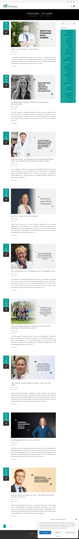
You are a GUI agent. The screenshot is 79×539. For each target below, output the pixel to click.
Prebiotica (64, 87)
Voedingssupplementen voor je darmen (26, 440)
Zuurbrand (64, 101)
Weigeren (58, 532)
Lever (63, 68)
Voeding (63, 95)
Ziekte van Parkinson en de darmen (24, 49)
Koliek (63, 66)
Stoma (63, 93)
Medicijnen (64, 72)
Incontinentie (65, 64)
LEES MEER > (14, 66)
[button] (76, 519)
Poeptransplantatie (66, 85)
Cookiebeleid (58, 536)
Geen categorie (65, 55)
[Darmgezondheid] (10, 6)
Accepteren (45, 532)
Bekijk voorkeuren (71, 532)
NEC (63, 74)
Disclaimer (32, 533)
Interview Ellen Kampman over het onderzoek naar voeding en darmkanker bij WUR (30, 327)
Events (63, 53)
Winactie (64, 97)
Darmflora (64, 43)
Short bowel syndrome (67, 91)
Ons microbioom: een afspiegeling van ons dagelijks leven (33, 271)
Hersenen (64, 57)
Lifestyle (64, 70)
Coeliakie (64, 32)
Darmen (63, 41)
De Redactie (15, 51)
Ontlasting (64, 78)
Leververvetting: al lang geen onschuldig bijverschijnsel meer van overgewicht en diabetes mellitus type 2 (32, 160)
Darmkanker (64, 45)
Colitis (63, 34)
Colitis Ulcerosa (65, 37)
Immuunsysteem (66, 62)
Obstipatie (64, 76)
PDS (63, 83)
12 (15, 526)
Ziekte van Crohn (66, 99)
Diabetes (64, 49)
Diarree (63, 51)
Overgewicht (65, 81)
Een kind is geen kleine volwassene (24, 216)
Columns (15, 53)
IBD (62, 60)
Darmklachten (65, 47)
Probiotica (64, 89)
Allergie (63, 30)
